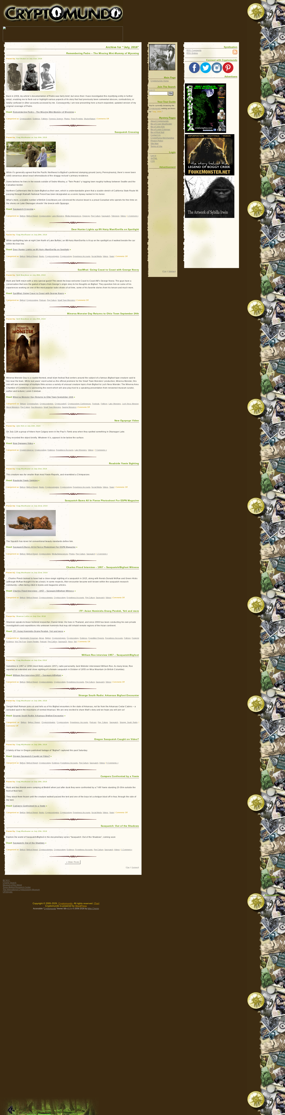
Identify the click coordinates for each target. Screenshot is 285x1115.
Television (115, 216)
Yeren (70, 642)
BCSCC (6, 880)
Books (41, 256)
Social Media (96, 256)
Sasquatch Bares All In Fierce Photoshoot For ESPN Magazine (102, 500)
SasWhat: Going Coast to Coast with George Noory (108, 269)
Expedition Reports (96, 638)
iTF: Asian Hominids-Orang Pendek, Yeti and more (109, 611)
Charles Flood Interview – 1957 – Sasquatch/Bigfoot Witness (102, 567)
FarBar (275, 898)
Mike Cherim (93, 909)
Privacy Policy (157, 141)
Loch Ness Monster (130, 404)
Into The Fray (20, 642)
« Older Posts (72, 862)
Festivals (96, 404)
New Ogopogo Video (126, 420)
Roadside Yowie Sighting (124, 463)
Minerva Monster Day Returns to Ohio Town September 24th (103, 313)
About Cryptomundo (160, 121)
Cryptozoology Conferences (79, 404)
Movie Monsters (12, 407)
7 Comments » (101, 450)
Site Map (154, 143)
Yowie (111, 256)
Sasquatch (105, 216)
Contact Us (155, 135)
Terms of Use (156, 146)
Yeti (75, 642)
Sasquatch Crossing (127, 132)
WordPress (81, 906)
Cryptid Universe (27, 450)
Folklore (44, 119)
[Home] (162, 57)
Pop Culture (95, 216)
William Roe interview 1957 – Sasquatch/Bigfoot (110, 655)
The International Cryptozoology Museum (21, 890)
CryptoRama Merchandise (162, 138)
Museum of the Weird (12, 885)
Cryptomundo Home (160, 81)
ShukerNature (89, 119)
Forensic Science (56, 119)
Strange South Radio (129, 722)
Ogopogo (86, 216)
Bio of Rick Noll (157, 132)
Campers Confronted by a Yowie (120, 776)
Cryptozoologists (52, 256)
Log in (153, 155)
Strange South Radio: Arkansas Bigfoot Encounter (109, 695)
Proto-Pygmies (77, 119)
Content (135, 867)
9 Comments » (112, 763)
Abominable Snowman (29, 638)
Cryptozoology (26, 119)
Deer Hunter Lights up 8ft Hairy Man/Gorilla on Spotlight (105, 229)
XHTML (154, 158)
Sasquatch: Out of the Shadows (120, 826)
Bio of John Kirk (158, 127)
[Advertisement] (183, 33)
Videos (123, 216)
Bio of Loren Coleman (160, 129)
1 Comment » (132, 216)
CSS (153, 161)
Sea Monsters (36, 407)
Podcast (42, 300)
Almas (41, 638)
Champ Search (9, 883)
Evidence (36, 119)
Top (128, 867)
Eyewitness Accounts (81, 256)
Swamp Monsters (69, 407)
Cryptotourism (32, 404)
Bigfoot (22, 216)
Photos (67, 119)
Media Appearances (73, 216)
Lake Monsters (58, 216)
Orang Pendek (33, 642)
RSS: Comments (194, 50)
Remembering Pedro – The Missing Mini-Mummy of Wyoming (102, 53)
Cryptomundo (32, 5)
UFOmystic (8, 892)
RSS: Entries (192, 53)
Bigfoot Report (32, 216)
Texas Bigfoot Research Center (17, 887)
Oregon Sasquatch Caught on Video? (116, 739)
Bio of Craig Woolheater (161, 124)
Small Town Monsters (66, 300)
